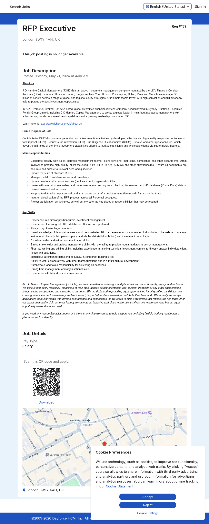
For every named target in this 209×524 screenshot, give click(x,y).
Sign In (200, 6)
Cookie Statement (119, 486)
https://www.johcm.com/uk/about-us (61, 123)
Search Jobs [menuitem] (20, 7)
